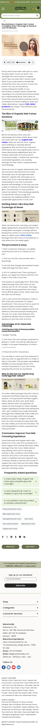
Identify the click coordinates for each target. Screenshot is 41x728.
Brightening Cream (18, 714)
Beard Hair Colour (30, 695)
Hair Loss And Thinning (10, 702)
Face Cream (15, 688)
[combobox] (18, 15)
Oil (11, 685)
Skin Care (5, 688)
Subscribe (20, 585)
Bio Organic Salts (25, 693)
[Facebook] (3, 537)
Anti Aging (6, 714)
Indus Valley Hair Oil (31, 683)
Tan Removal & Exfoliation (11, 717)
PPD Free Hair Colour (29, 704)
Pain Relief (16, 707)
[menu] (3, 8)
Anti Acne (9, 712)
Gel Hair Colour (7, 680)
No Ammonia (16, 709)
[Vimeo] (19, 667)
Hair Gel (36, 685)
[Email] (24, 537)
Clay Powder (13, 693)
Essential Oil (9, 695)
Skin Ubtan (18, 712)
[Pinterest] (11, 537)
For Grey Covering (25, 702)
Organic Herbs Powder (19, 690)
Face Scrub (6, 690)
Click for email (31, 566)
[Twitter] (7, 537)
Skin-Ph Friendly (15, 704)
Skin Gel (34, 688)
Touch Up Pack (18, 683)
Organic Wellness (28, 707)
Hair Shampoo (18, 685)
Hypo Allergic (27, 709)
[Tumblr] (16, 537)
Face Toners (25, 688)
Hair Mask (28, 685)
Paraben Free (7, 707)
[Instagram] (9, 667)
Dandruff (5, 704)
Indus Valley (26, 235)
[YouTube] (14, 667)
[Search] (20, 15)
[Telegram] (20, 537)
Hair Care (5, 685)
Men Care (18, 695)
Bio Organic (17, 722)
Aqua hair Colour (20, 680)
